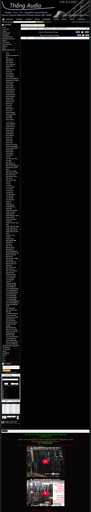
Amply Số (8, 203)
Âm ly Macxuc (10, 135)
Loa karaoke (5, 42)
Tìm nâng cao (47, 22)
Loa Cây (8, 157)
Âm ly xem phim (7, 44)
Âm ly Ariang (9, 151)
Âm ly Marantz (10, 76)
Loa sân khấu (9, 197)
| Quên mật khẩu (13, 372)
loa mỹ (4, 351)
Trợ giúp (87, 22)
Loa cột (8, 183)
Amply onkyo (9, 98)
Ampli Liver (9, 137)
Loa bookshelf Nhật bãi (12, 301)
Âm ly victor (9, 142)
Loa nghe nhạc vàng (11, 158)
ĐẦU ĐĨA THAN (10, 335)
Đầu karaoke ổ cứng (11, 322)
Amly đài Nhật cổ (10, 287)
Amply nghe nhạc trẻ (12, 228)
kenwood (6, 393)
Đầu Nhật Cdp (10, 249)
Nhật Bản (6, 388)
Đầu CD (4, 40)
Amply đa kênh (10, 205)
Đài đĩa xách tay (10, 69)
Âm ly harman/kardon (12, 148)
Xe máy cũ (9, 71)
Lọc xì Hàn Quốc (10, 278)
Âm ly (4, 27)
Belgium (6, 395)
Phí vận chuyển (15, 401)
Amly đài (8, 281)
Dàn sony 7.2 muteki (11, 329)
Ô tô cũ (8, 68)
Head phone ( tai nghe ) (12, 80)
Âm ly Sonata (9, 132)
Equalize (4, 46)
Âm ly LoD (9, 110)
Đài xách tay (9, 256)
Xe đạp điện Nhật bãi (12, 304)
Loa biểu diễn (10, 196)
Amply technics (10, 91)
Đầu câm (8, 311)
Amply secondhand (11, 219)
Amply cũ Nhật (10, 217)
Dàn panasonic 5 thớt (12, 173)
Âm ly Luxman (10, 101)
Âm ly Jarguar (10, 121)
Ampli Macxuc (10, 133)
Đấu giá (41, 28)
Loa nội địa (5, 29)
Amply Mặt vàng (10, 206)
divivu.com (55, 510)
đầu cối (4, 355)
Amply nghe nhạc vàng (12, 226)
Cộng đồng (81, 22)
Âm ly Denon (9, 73)
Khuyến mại (33, 28)
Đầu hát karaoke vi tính (8, 50)
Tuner (7, 53)
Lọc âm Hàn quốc (11, 276)
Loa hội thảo (9, 192)
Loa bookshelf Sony (11, 294)
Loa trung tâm (6, 349)
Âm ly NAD (9, 117)
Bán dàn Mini (9, 260)
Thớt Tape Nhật (10, 308)
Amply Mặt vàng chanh (12, 215)
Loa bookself (6, 347)
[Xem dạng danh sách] (86, 28)
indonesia (6, 396)
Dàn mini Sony (10, 269)
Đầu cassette (9, 62)
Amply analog (10, 238)
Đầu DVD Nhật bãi (11, 327)
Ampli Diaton (9, 153)
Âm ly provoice (10, 128)
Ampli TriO (9, 103)
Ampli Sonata (10, 130)
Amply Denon (10, 66)
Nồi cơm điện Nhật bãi (12, 303)
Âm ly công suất (10, 64)
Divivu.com (75, 22)
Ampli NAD (9, 116)
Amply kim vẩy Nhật (11, 210)
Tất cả (18, 375)
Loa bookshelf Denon (12, 290)
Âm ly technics (10, 92)
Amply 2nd (9, 221)
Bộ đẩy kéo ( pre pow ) (8, 38)
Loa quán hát (9, 190)
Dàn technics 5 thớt (11, 176)
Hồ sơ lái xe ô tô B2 (11, 144)
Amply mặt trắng (10, 212)
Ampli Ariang (9, 149)
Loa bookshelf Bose (11, 297)
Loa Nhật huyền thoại (12, 313)
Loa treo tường (10, 187)
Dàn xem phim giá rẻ (12, 310)
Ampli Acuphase (10, 112)
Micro (4, 48)
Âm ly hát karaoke (7, 36)
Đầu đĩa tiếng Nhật (11, 240)
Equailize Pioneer (11, 274)
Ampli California (10, 123)
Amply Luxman (10, 100)
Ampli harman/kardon (12, 146)
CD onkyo (8, 244)
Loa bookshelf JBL (11, 295)
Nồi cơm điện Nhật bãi (12, 78)
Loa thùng (9, 185)
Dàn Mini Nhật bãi (11, 262)
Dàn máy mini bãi (11, 267)
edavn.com (42, 510)
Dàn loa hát (9, 178)
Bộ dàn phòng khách (12, 251)
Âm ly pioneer (10, 82)
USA (5, 391)
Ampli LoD (9, 107)
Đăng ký (7, 372)
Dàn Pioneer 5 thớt (11, 171)
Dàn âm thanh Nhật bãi (12, 165)
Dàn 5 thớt (9, 162)
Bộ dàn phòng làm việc (12, 253)
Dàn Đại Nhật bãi (10, 164)
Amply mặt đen (10, 214)
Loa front (8, 201)
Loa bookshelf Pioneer (12, 288)
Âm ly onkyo (9, 84)
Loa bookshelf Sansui (12, 292)
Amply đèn (9, 208)
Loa (3, 357)
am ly (4, 360)
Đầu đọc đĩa (9, 246)
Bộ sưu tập (5, 51)
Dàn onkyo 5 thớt (10, 174)
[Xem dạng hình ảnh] (88, 28)
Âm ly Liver (9, 139)
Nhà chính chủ (10, 108)
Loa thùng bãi (10, 279)
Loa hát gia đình (10, 194)
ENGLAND (6, 398)
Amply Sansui (10, 85)
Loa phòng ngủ (10, 199)
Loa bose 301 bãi (10, 320)
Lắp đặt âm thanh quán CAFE (10, 345)
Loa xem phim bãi (11, 315)
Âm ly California (10, 125)
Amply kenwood (10, 94)
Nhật (5, 390)
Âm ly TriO (9, 105)
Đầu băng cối (9, 59)
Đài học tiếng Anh (11, 254)
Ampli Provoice (10, 126)
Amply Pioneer (10, 75)
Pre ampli (8, 160)
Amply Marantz (10, 89)
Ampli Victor (9, 141)
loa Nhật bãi (5, 353)
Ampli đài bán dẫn (11, 285)
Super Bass (5, 35)
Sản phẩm (24, 25)
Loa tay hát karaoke (11, 340)
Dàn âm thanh (6, 33)
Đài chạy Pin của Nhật (12, 258)
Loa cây (8, 181)
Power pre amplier (11, 283)
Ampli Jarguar (10, 119)
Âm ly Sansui (9, 87)
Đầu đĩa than (9, 60)
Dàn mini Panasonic (11, 270)
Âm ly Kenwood (10, 96)
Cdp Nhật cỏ (9, 242)
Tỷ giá (6, 401)
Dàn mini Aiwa (10, 272)
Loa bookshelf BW (11, 299)
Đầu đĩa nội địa (10, 247)
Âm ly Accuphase (11, 114)
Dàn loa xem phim (11, 180)
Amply (4, 31)
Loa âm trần (9, 189)
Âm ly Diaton (9, 155)
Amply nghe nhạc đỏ (12, 230)
